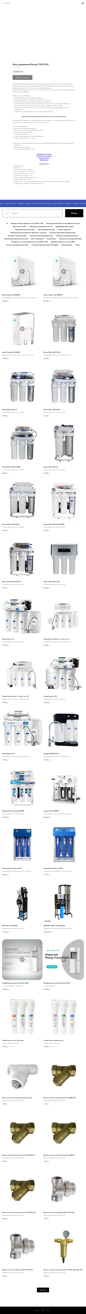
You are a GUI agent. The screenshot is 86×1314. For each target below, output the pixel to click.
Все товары (7, 3)
